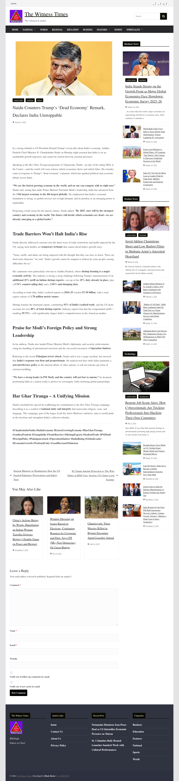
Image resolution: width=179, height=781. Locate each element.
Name (13, 630)
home (15, 29)
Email (13, 645)
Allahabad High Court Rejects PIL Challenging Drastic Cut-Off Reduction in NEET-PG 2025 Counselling (155, 335)
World (44, 29)
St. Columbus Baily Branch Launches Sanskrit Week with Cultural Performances (108, 745)
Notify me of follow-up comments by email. (30, 676)
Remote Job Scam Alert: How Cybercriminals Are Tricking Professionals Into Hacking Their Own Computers (145, 410)
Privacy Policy (58, 745)
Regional (57, 29)
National (28, 29)
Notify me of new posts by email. (25, 686)
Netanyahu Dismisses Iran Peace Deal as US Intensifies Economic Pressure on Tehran (109, 729)
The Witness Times (46, 14)
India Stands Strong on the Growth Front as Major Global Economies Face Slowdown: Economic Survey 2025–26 (145, 93)
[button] (34, 29)
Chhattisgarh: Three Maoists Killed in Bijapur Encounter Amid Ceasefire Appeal (101, 531)
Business (87, 29)
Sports (118, 29)
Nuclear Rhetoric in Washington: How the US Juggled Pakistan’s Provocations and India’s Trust (36, 475)
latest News (18, 100)
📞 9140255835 (63, 776)
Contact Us (57, 731)
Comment (15, 585)
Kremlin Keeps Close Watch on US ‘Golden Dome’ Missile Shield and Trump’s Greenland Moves (154, 449)
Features (102, 29)
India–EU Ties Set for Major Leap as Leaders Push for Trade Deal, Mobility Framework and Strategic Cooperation (154, 179)
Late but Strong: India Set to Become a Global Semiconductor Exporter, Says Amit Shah (154, 470)
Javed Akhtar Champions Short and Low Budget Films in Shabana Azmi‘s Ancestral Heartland (145, 248)
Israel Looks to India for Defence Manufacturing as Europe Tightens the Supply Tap (154, 491)
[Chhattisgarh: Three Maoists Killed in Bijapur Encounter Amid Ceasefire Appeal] (101, 498)
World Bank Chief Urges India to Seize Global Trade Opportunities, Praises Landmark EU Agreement (154, 133)
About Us (56, 738)
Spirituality (133, 29)
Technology (144, 396)
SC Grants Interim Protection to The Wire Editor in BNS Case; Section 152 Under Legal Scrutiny (91, 475)
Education (73, 29)
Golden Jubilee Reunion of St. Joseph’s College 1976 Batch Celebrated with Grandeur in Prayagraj (153, 288)
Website (13, 658)
